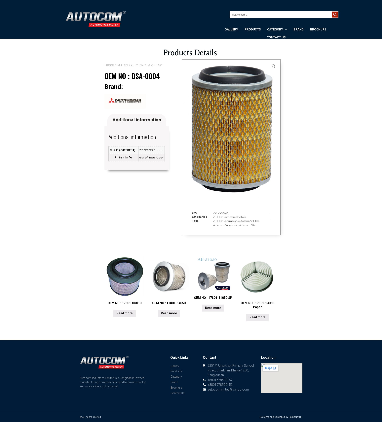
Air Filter (122, 65)
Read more (125, 313)
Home (109, 65)
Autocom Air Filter (248, 220)
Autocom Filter (247, 225)
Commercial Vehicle (235, 216)
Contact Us (276, 37)
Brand (298, 29)
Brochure (318, 29)
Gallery (231, 29)
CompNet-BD (295, 417)
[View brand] (125, 107)
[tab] (136, 120)
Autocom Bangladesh (225, 225)
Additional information (136, 119)
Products (253, 29)
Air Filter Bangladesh (225, 220)
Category (275, 29)
